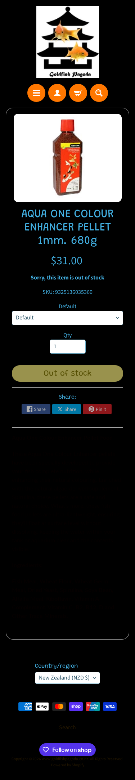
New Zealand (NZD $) (64, 678)
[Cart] (78, 93)
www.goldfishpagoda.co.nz (65, 759)
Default (67, 306)
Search (67, 727)
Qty (67, 335)
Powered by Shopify (67, 765)
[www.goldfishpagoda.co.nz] (67, 42)
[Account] (57, 93)
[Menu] (36, 93)
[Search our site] (99, 93)
